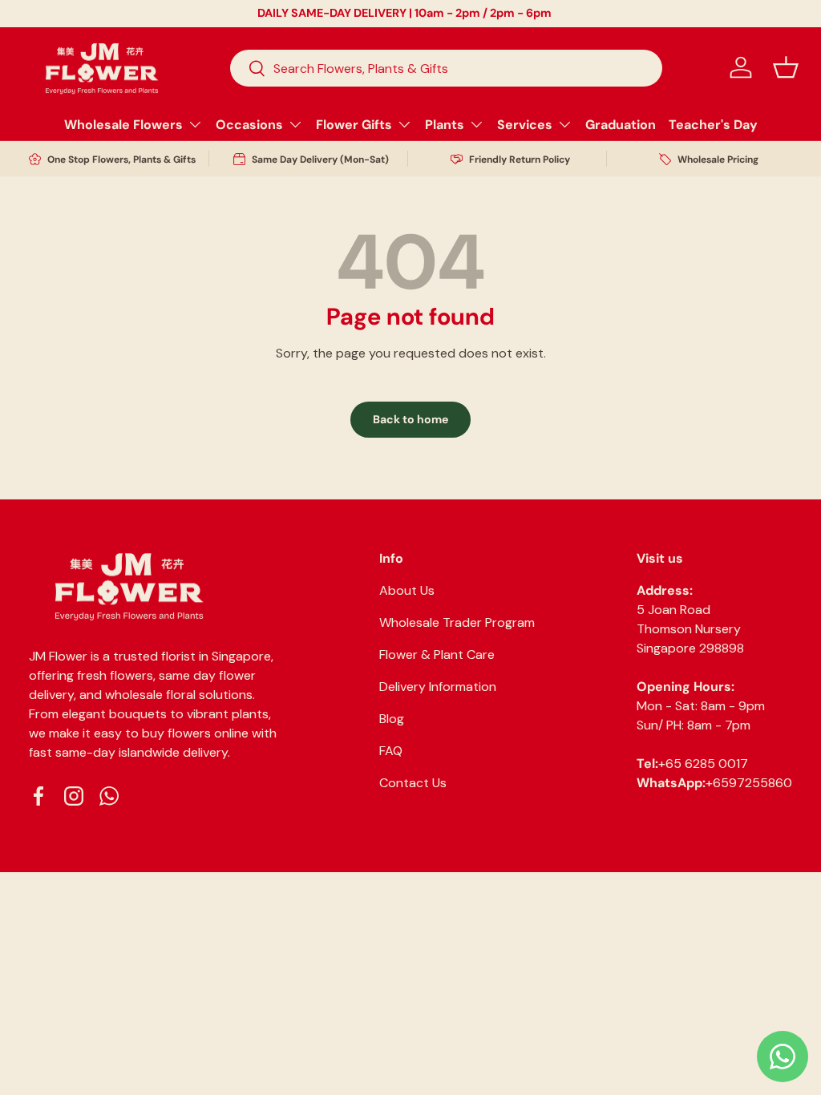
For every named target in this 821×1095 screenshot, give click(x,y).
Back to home (410, 419)
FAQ (390, 750)
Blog (391, 718)
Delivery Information (437, 686)
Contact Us (413, 782)
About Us (407, 590)
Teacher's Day (713, 124)
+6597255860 (749, 782)
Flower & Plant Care (437, 654)
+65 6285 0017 (703, 763)
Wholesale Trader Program (457, 622)
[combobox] (446, 68)
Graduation (620, 124)
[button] (785, 67)
